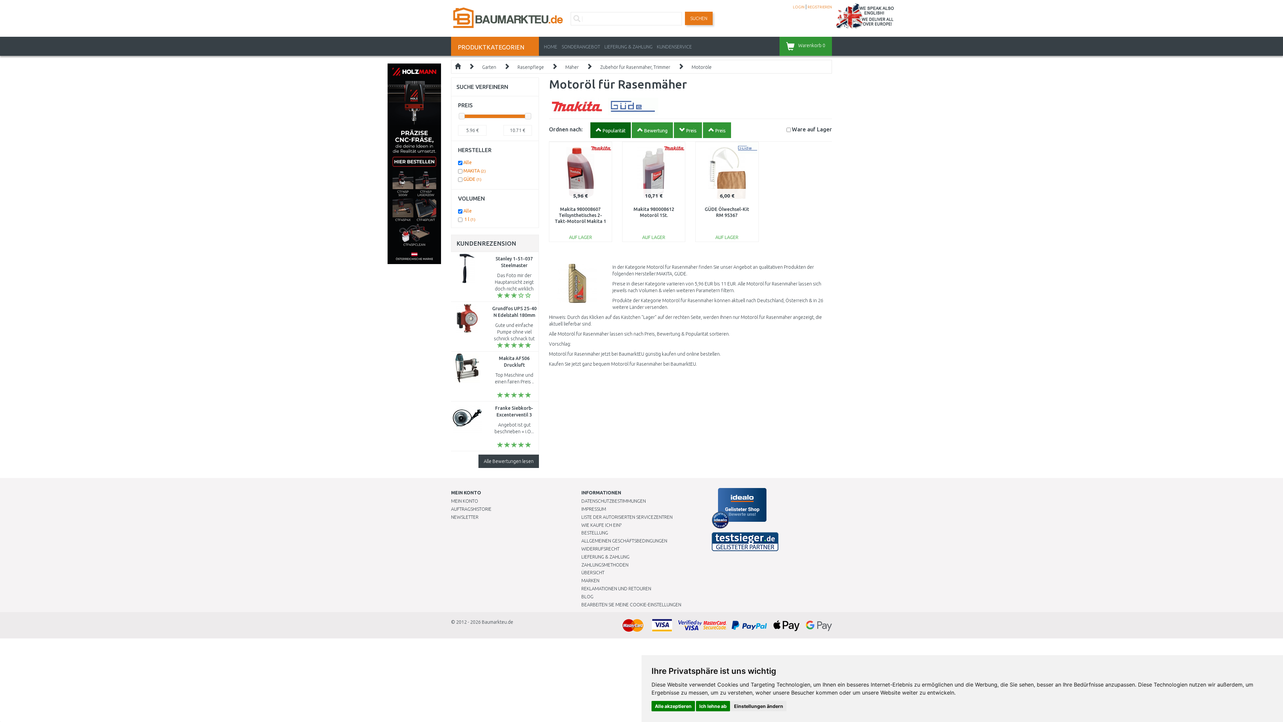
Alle (467, 162)
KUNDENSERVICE (674, 46)
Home (550, 46)
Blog (587, 596)
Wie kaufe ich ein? (601, 525)
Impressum (593, 509)
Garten (489, 67)
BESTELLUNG (594, 532)
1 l (469, 219)
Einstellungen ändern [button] (758, 706)
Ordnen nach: (566, 129)
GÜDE (472, 179)
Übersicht (592, 572)
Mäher (572, 67)
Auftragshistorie (471, 509)
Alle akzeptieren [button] (673, 706)
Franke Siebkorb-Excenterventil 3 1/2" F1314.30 (514, 414)
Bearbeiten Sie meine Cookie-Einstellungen (631, 604)
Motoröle (702, 67)
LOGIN (799, 7)
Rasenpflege (531, 67)
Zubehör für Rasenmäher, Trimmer (635, 67)
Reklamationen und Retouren (616, 588)
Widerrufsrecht (600, 549)
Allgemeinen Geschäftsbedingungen (624, 541)
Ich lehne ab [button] (713, 706)
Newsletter (464, 517)
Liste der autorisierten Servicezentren (627, 517)
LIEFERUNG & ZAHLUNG (628, 46)
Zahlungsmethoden (604, 565)
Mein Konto (464, 501)
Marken (590, 580)
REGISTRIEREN (820, 7)
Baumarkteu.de (497, 622)
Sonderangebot (581, 46)
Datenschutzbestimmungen (613, 501)
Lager (812, 129)
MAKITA (474, 170)
